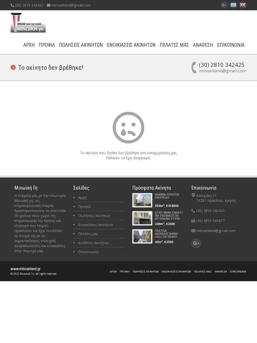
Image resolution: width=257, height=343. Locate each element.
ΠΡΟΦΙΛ (47, 45)
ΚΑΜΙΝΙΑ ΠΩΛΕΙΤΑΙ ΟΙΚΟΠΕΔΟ (167, 196)
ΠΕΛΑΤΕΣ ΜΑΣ (174, 45)
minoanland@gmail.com (70, 5)
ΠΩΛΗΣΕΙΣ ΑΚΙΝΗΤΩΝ (81, 45)
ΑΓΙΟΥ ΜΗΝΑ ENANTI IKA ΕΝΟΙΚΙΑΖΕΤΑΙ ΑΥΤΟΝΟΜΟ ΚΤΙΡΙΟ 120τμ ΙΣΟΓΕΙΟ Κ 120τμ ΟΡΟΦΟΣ (168, 218)
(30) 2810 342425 (28, 5)
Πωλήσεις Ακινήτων (94, 215)
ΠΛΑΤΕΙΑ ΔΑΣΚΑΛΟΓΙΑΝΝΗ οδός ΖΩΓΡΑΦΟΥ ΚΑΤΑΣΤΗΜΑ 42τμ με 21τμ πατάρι (168, 237)
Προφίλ (84, 206)
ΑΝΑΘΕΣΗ (203, 45)
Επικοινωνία (88, 251)
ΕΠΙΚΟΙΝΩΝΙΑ (230, 45)
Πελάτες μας (88, 233)
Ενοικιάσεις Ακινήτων (95, 224)
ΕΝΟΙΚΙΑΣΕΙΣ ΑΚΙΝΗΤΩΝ (131, 45)
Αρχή (82, 197)
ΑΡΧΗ (29, 45)
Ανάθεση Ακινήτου (93, 242)
